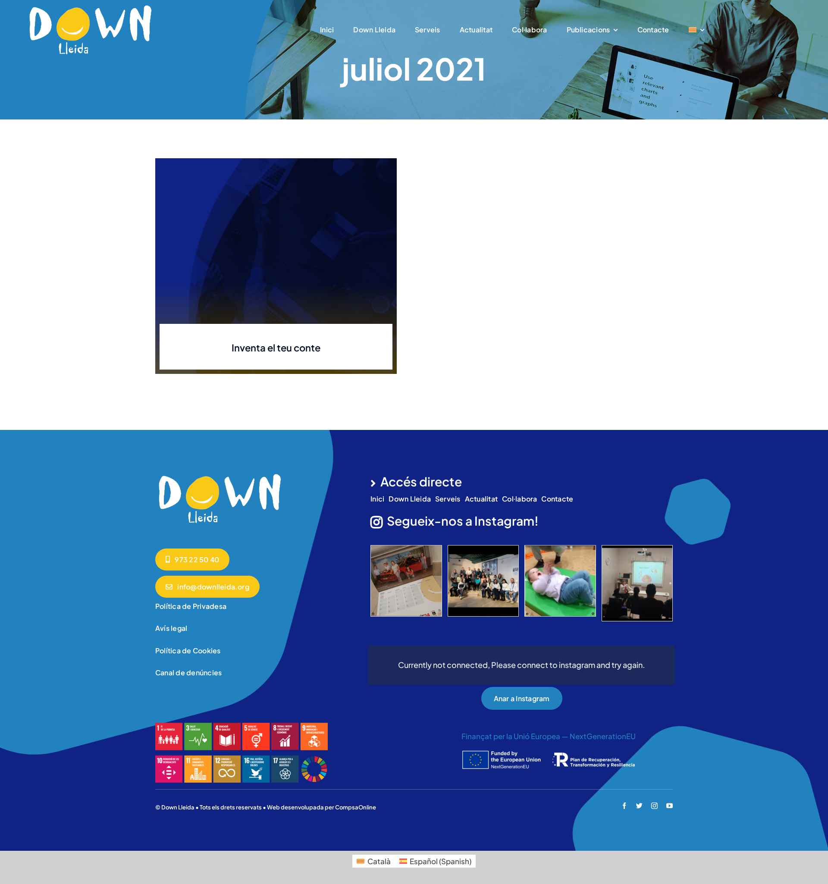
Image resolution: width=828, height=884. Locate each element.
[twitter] (639, 805)
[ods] (241, 726)
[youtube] (669, 805)
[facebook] (624, 805)
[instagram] (654, 805)
